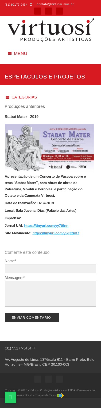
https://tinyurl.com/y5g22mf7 (55, 233)
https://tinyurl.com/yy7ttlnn (46, 226)
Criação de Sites (45, 395)
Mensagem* (15, 278)
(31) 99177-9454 (18, 348)
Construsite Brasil (21, 395)
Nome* (10, 261)
